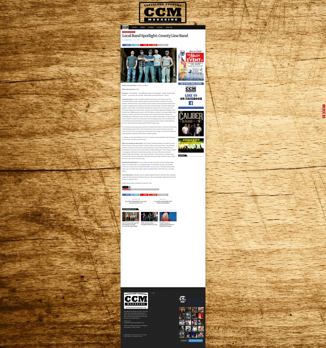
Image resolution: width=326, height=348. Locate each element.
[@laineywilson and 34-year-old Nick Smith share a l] (201, 310)
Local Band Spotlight (153, 189)
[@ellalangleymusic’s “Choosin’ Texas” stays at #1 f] (188, 310)
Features (134, 27)
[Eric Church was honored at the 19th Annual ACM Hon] (194, 335)
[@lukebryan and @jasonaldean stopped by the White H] (194, 328)
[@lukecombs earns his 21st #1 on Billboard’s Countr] (182, 328)
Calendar (151, 27)
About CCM (169, 27)
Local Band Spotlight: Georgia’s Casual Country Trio (136, 202)
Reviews (142, 27)
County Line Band (135, 189)
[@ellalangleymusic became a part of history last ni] (188, 322)
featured (143, 189)
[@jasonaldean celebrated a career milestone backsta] (182, 335)
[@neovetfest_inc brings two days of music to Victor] (201, 322)
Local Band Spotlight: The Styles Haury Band (163, 202)
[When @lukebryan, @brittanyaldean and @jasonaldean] (194, 322)
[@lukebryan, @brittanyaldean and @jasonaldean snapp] (188, 328)
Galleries (159, 27)
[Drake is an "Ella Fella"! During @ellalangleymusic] (201, 316)
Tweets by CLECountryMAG (158, 295)
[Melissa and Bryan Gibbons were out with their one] (182, 310)
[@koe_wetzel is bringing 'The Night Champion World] (194, 316)
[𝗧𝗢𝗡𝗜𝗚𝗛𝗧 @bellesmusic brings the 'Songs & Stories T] (201, 328)
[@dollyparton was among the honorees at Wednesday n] (201, 335)
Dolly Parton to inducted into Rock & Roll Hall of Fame (167, 224)
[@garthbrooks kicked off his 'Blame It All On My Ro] (188, 335)
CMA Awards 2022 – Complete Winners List (149, 223)
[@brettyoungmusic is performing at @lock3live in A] (194, 310)
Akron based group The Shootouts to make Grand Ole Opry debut (130, 224)
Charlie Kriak (127, 40)
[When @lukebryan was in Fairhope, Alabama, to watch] (188, 316)
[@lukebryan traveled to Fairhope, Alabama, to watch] (182, 322)
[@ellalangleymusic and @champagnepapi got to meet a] (182, 316)
